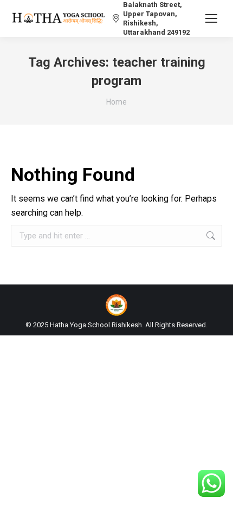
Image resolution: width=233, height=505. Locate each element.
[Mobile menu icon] (211, 18)
